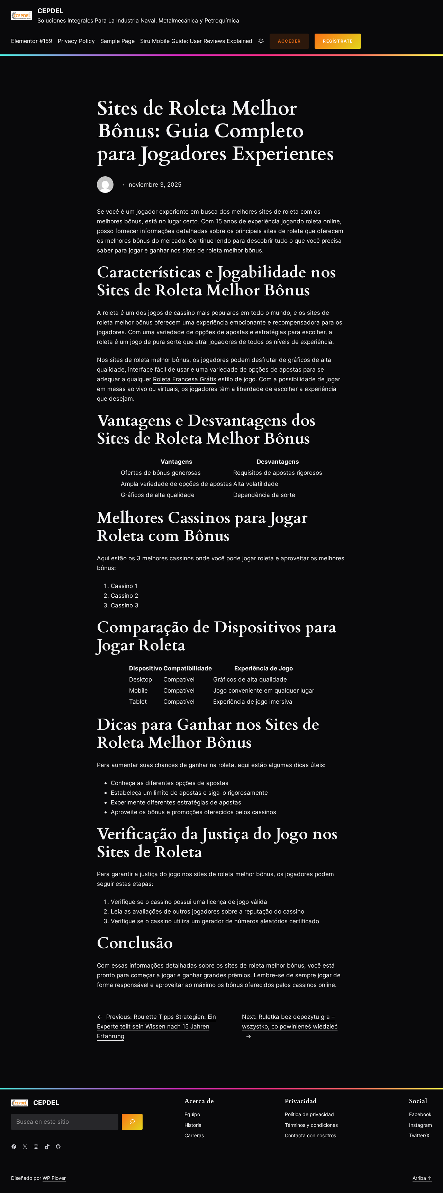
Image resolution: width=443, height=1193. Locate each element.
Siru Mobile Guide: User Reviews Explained (196, 40)
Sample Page (117, 40)
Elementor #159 (31, 40)
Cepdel (50, 11)
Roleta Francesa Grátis (184, 379)
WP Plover (54, 1178)
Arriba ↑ (422, 1178)
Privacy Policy (76, 40)
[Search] (132, 1122)
